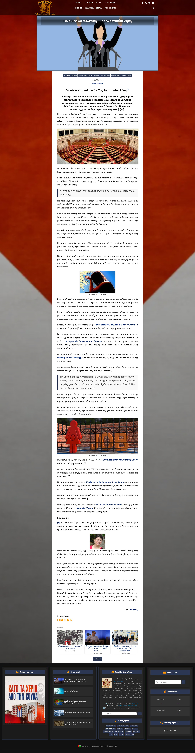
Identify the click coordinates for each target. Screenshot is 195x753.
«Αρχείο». (135, 703)
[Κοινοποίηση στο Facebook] (58, 620)
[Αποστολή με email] (64, 620)
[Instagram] (149, 3)
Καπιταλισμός (115, 75)
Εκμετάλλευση (83, 75)
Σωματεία (89, 8)
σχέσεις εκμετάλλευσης (69, 357)
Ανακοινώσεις (123, 726)
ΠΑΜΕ (121, 735)
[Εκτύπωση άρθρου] (71, 620)
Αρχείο (77, 2)
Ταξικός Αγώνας (126, 75)
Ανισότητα (67, 75)
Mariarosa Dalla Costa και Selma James (105, 482)
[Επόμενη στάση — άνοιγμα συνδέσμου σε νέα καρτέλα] (25, 700)
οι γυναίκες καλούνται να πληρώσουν (119, 459)
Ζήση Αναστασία (94, 75)
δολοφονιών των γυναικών (109, 504)
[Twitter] (146, 3)
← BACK (97, 659)
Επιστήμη (78, 8)
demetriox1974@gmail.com (127, 706)
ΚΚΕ (110, 735)
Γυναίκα (74, 75)
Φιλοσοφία (110, 2)
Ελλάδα (93, 83)
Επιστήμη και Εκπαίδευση (113, 732)
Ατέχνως (134, 609)
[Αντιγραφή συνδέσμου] (68, 620)
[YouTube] (153, 3)
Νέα (115, 735)
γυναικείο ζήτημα (84, 508)
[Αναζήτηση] (152, 7)
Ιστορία (99, 2)
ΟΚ (183, 682)
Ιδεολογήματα (105, 75)
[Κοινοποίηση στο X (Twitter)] (61, 620)
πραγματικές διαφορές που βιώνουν (83, 341)
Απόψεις (89, 2)
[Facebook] (142, 3)
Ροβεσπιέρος (110, 8)
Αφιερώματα (110, 729)
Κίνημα (136, 732)
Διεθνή (127, 729)
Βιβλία (99, 8)
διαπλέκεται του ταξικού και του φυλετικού (115, 324)
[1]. (58, 522)
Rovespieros (110, 726)
